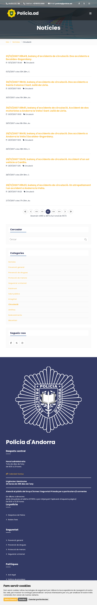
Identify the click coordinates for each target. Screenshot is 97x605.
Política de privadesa (16, 579)
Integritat (12, 299)
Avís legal (12, 575)
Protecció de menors (17, 278)
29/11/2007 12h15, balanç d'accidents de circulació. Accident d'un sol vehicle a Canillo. (47, 161)
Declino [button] (22, 599)
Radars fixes (13, 519)
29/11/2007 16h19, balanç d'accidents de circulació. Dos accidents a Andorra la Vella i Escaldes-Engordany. (47, 135)
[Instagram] (89, 3)
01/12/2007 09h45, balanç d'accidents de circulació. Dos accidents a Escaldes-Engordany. (47, 57)
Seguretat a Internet (17, 283)
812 (48, 212)
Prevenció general (16, 267)
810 (36, 212)
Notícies (16, 42)
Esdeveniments (15, 315)
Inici (7, 42)
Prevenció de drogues (18, 272)
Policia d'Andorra (30, 442)
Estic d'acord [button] (10, 599)
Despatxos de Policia (16, 515)
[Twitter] (84, 3)
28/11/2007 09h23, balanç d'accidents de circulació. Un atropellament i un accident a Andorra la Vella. (48, 186)
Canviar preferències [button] (38, 599)
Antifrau (11, 309)
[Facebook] (79, 3)
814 (59, 212)
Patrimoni (12, 288)
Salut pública (14, 294)
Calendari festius (16, 474)
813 (54, 212)
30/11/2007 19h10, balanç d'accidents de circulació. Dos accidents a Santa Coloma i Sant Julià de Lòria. (47, 83)
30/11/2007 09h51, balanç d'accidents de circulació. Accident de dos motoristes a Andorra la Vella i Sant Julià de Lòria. (47, 109)
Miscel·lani (12, 320)
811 (42, 212)
